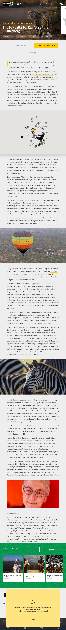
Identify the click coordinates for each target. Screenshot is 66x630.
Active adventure (25, 23)
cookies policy (44, 611)
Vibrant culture (10, 23)
